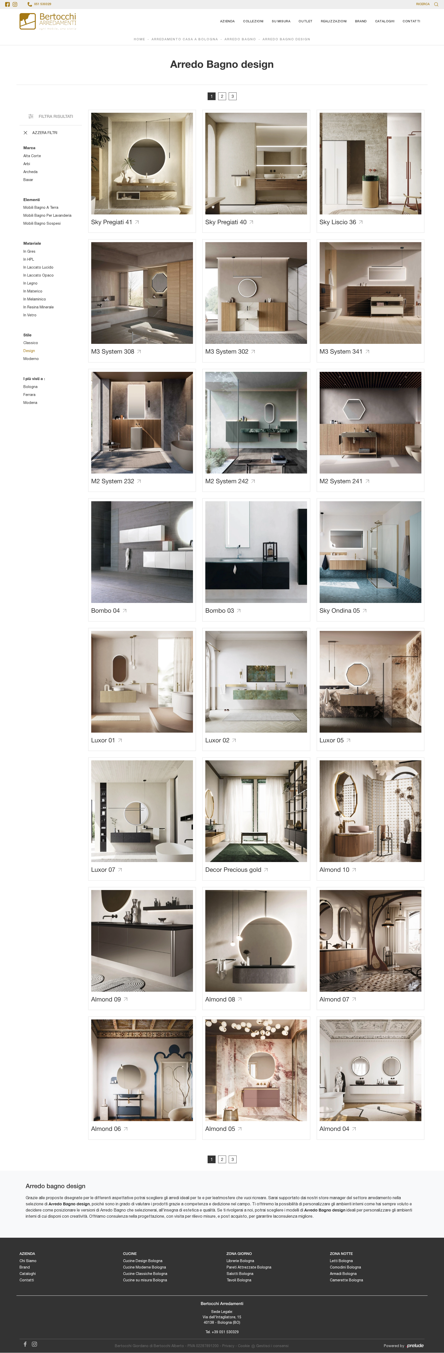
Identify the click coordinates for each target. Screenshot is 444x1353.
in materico (32, 291)
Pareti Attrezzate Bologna (249, 1267)
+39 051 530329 (225, 1332)
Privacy (228, 1346)
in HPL (28, 259)
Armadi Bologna (343, 1274)
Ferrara (29, 395)
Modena (30, 403)
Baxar (28, 180)
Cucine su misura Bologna (145, 1280)
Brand (361, 21)
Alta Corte (32, 156)
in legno (30, 283)
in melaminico (34, 299)
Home (139, 39)
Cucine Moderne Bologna (144, 1267)
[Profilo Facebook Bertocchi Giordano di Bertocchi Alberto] (7, 4)
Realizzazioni (334, 21)
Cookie (244, 1346)
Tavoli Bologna (239, 1280)
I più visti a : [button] (34, 378)
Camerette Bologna (346, 1280)
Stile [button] (27, 335)
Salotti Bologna (240, 1274)
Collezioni (253, 21)
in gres (29, 251)
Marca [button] (29, 147)
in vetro (29, 315)
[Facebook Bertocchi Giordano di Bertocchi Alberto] (24, 1343)
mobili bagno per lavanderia (47, 215)
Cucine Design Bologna (142, 1261)
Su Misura (281, 21)
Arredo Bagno (240, 39)
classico (30, 343)
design (29, 351)
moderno (31, 359)
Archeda (30, 172)
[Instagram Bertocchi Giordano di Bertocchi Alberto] (33, 1343)
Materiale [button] (32, 243)
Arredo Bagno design (286, 39)
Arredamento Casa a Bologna (185, 39)
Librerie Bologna (240, 1261)
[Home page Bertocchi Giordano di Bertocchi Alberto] (48, 21)
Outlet (306, 21)
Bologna (30, 387)
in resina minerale (38, 307)
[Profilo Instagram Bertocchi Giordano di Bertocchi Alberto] (15, 4)
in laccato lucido (38, 267)
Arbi (26, 164)
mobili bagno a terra (40, 207)
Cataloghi (384, 21)
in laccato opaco (38, 275)
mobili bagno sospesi (42, 223)
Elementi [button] (31, 199)
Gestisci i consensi (272, 1346)
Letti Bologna (341, 1261)
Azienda (227, 21)
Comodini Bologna (345, 1267)
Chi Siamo (28, 1261)
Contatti (411, 21)
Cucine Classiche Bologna (145, 1274)
